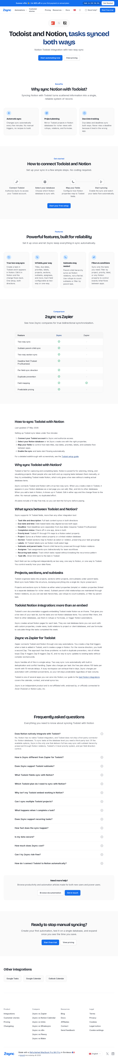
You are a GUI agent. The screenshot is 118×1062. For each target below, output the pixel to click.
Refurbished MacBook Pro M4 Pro (45, 1052)
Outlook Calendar (56, 978)
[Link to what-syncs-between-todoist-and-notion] (13, 509)
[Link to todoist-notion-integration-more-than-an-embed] (13, 605)
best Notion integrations (89, 677)
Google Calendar (33, 978)
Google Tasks (13, 978)
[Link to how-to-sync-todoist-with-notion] (13, 422)
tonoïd (22, 1055)
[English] (75, 10)
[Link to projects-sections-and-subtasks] (13, 573)
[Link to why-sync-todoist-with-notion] (13, 465)
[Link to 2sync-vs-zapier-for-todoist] (13, 638)
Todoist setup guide (70, 456)
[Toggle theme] (80, 10)
